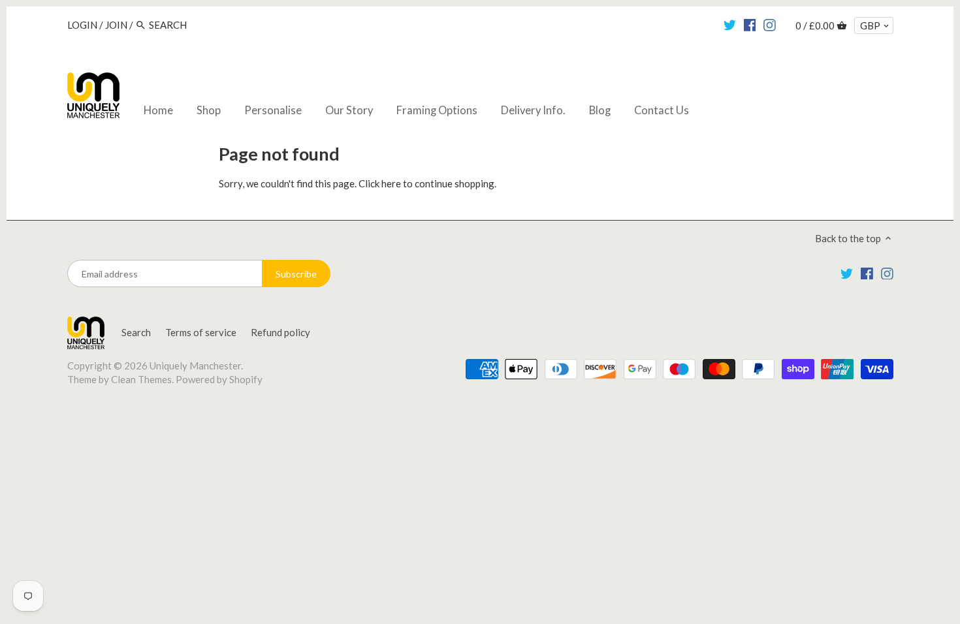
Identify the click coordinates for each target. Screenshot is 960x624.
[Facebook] (750, 24)
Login (82, 25)
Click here (380, 183)
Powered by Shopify (219, 379)
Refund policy (280, 332)
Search (136, 332)
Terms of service (200, 332)
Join (116, 25)
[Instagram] (769, 24)
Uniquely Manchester (195, 365)
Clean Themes (141, 379)
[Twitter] (730, 24)
